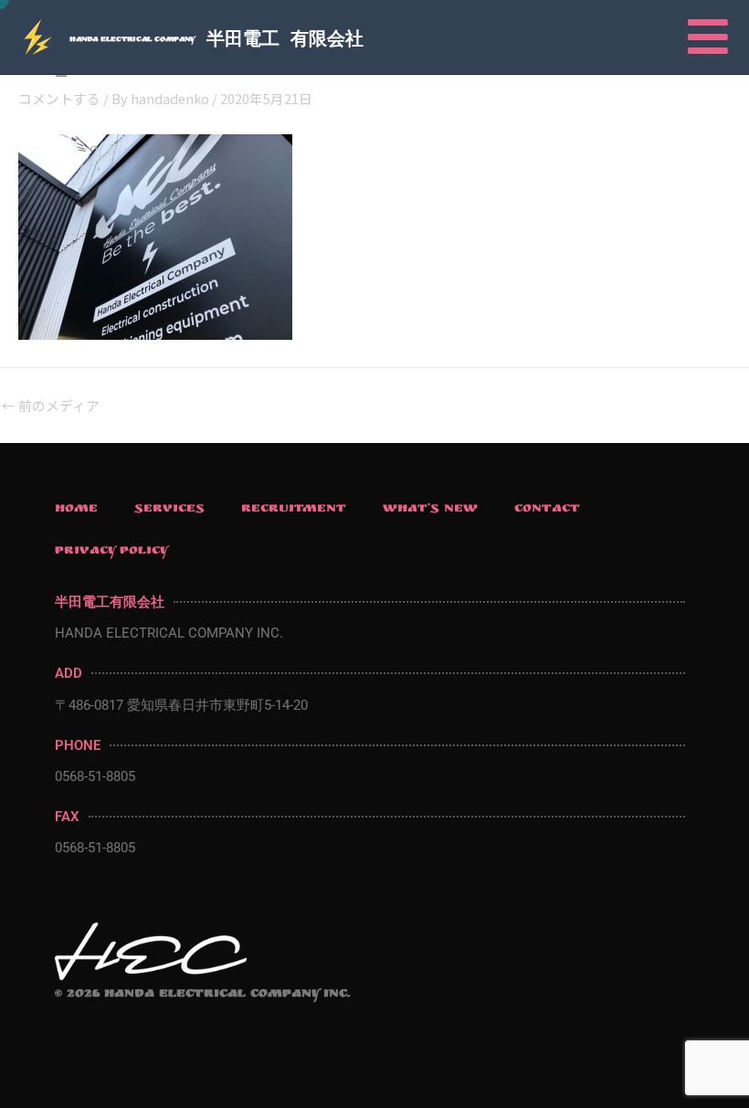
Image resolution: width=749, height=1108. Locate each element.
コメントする (59, 98)
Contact (547, 509)
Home (76, 509)
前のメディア (51, 406)
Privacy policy (112, 551)
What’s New (430, 509)
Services (169, 509)
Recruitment (293, 509)
